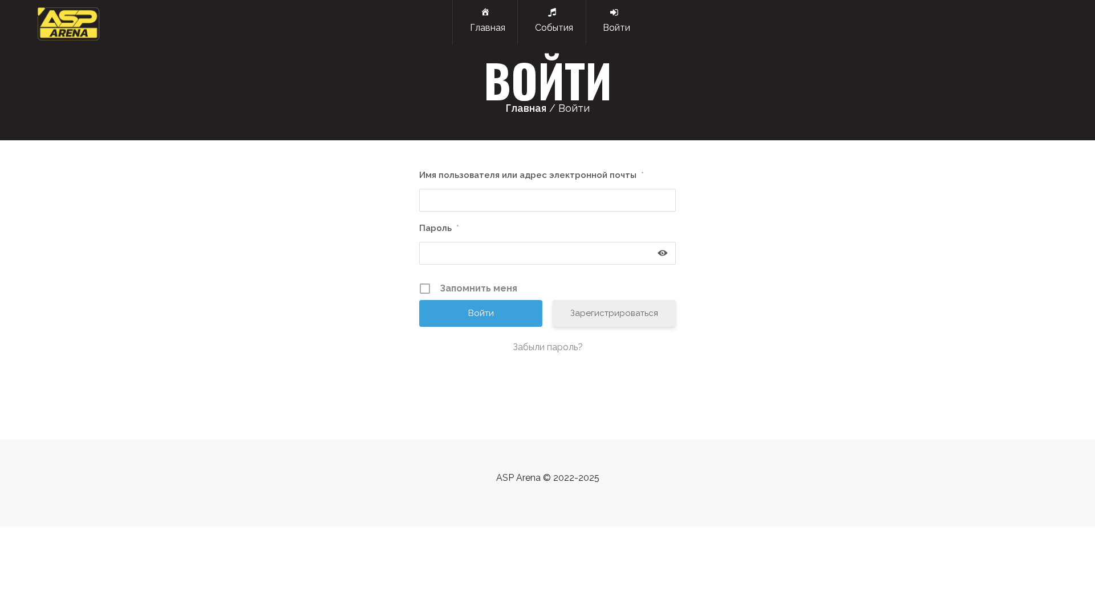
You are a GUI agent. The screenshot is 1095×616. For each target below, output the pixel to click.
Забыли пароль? (548, 347)
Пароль (439, 228)
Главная (485, 27)
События (551, 27)
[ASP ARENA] (68, 22)
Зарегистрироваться (614, 313)
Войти (614, 27)
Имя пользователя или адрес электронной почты (531, 175)
